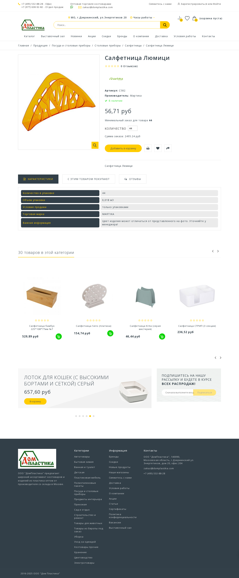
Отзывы (135, 179)
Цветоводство (83, 557)
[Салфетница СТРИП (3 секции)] (197, 296)
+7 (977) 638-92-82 (32, 7)
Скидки (106, 36)
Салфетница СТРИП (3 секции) (197, 325)
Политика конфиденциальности (123, 516)
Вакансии (115, 522)
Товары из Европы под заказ (88, 530)
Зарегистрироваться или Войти (200, 3)
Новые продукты (120, 467)
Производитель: (117, 95)
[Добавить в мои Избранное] (158, 148)
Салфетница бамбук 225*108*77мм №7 (42, 327)
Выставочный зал (53, 36)
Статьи (113, 503)
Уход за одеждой (85, 541)
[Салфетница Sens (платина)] (94, 296)
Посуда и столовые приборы (71, 45)
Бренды (122, 36)
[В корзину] (59, 336)
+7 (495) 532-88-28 (32, 3)
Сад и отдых (82, 509)
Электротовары (84, 562)
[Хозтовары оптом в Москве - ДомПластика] (32, 25)
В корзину (35, 401)
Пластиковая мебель (87, 477)
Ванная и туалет (84, 467)
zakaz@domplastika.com (98, 7)
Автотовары (82, 456)
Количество (115, 129)
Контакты (208, 36)
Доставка (161, 36)
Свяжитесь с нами (160, 3)
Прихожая (80, 504)
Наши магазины (119, 472)
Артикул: (111, 90)
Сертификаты (117, 509)
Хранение (80, 552)
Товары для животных (88, 523)
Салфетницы (133, 45)
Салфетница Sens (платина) (93, 325)
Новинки (76, 36)
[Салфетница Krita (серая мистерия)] (145, 296)
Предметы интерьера (88, 499)
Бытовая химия (84, 461)
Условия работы (185, 36)
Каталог (29, 36)
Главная (23, 45)
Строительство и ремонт (85, 516)
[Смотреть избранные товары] (187, 18)
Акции (92, 36)
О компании (141, 36)
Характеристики (40, 179)
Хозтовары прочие (86, 547)
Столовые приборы (108, 45)
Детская (79, 472)
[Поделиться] (168, 148)
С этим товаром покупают (89, 179)
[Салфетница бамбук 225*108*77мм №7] (42, 296)
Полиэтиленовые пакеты (85, 484)
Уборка (78, 536)
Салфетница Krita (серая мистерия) (145, 327)
